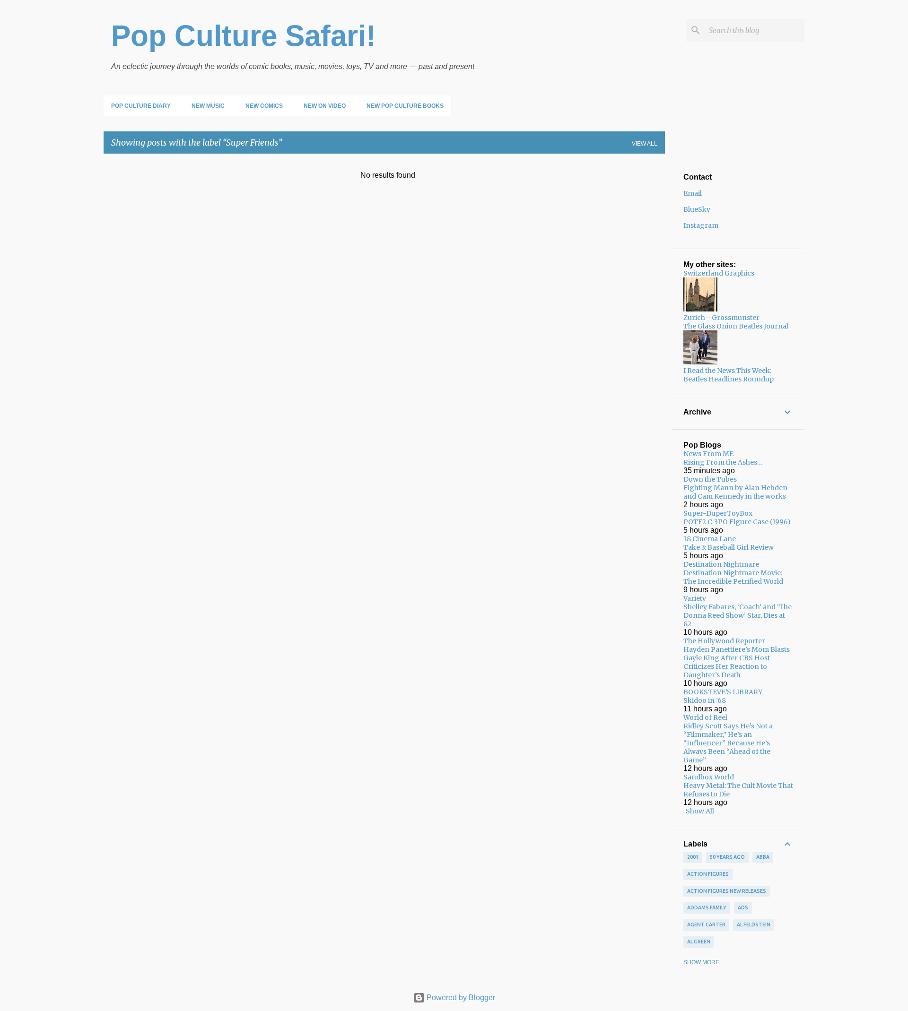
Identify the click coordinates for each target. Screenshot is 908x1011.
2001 (692, 857)
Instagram (700, 225)
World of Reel (705, 717)
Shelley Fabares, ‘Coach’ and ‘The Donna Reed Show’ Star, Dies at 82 (737, 615)
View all (644, 143)
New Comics (264, 106)
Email (692, 193)
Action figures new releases (726, 891)
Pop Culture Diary (141, 106)
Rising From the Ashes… (723, 462)
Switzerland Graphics (718, 273)
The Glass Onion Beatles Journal (735, 326)
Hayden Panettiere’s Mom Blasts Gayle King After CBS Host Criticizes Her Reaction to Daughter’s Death (736, 662)
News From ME (708, 453)
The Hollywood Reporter (724, 641)
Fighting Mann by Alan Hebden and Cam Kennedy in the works (735, 492)
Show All (700, 811)
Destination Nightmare (721, 564)
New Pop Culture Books (405, 106)
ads (743, 907)
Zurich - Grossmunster (721, 317)
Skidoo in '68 (704, 700)
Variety (694, 598)
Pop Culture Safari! (243, 35)
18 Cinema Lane (709, 539)
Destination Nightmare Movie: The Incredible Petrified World (733, 577)
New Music (208, 106)
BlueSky (696, 209)
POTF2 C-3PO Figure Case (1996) (737, 522)
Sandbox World (708, 777)
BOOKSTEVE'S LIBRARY (722, 692)
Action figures (708, 874)
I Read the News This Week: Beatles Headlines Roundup (728, 374)
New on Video (325, 106)
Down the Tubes (710, 479)
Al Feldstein (753, 924)
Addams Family (706, 907)
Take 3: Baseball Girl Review (728, 547)
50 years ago (727, 857)
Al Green (698, 941)
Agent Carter (706, 924)
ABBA (762, 857)
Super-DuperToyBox (717, 513)
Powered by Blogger (460, 998)
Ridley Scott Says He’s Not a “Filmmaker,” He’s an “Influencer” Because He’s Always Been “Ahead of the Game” (728, 743)
